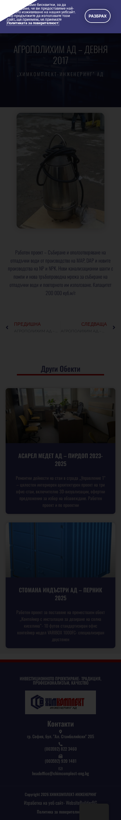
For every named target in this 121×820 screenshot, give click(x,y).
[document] (60, 410)
